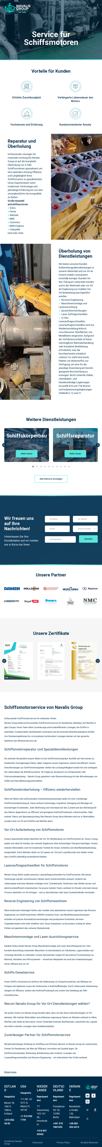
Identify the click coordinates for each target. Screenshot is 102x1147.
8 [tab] (61, 467)
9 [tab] (65, 467)
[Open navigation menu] (95, 8)
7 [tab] (57, 467)
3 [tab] (41, 467)
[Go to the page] (17, 8)
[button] (26, 453)
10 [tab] (69, 467)
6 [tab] (53, 467)
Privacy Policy (63, 1142)
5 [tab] (49, 467)
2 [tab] (37, 467)
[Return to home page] (92, 1087)
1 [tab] (33, 467)
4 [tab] (45, 467)
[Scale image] (12, 588)
